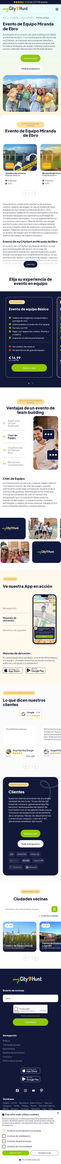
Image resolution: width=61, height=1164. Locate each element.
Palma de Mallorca (47, 1106)
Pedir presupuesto (30, 68)
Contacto (7, 1057)
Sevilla (17, 1106)
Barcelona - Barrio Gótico (30, 1103)
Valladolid (35, 1109)
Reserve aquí (30, 58)
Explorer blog (9, 1049)
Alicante (14, 1109)
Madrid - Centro (10, 1103)
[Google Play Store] (35, 670)
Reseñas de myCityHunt (14, 1053)
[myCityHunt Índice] (18, 9)
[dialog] (30, 1137)
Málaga (25, 1106)
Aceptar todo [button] (15, 1153)
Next (35, 193)
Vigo (44, 1109)
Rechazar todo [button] (44, 1153)
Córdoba (24, 1109)
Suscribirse (30, 1022)
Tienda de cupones (11, 1045)
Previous (26, 193)
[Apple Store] (13, 670)
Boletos (6, 1041)
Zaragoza (7, 1106)
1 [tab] (29, 382)
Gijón (50, 1109)
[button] (30, 1159)
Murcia (33, 1106)
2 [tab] (32, 382)
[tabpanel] (29, 337)
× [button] (58, 1113)
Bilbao (6, 1109)
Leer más (31, 264)
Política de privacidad (30, 1016)
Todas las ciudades (49, 916)
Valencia (48, 1103)
